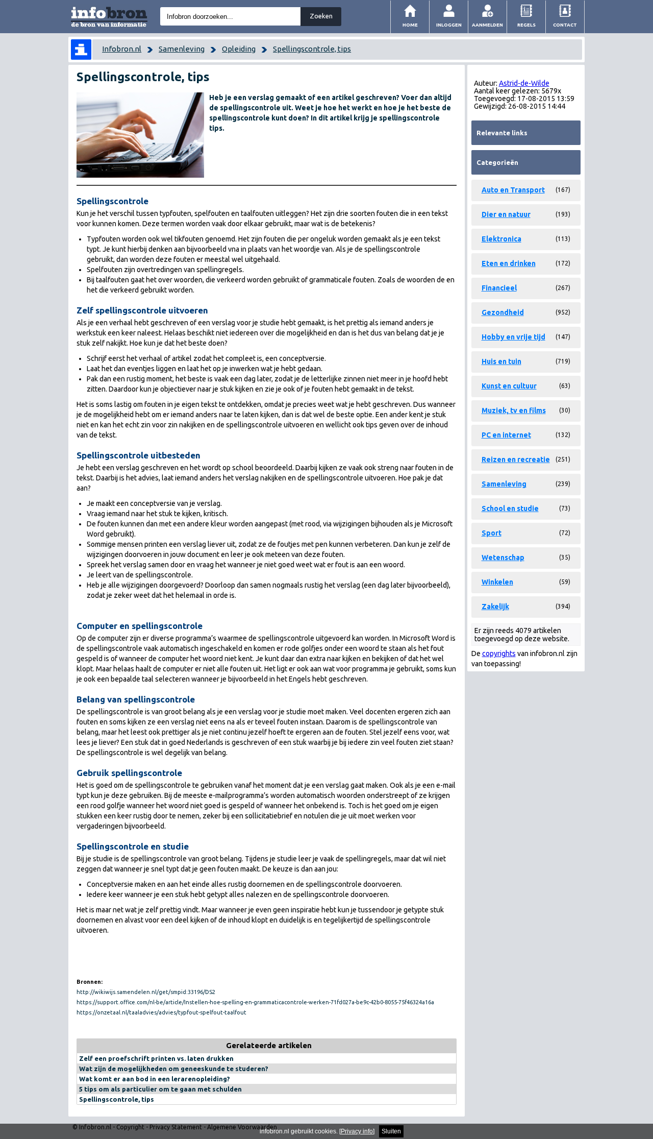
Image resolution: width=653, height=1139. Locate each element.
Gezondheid (503, 312)
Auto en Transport (513, 190)
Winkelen (497, 582)
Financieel (499, 288)
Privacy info (357, 1131)
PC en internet (506, 435)
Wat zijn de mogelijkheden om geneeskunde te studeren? (173, 1068)
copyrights (499, 653)
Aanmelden (487, 25)
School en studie (510, 508)
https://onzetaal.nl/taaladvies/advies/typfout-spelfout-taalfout (161, 1012)
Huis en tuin (501, 361)
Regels (526, 25)
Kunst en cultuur (509, 386)
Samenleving (182, 48)
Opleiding (239, 48)
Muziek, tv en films (514, 410)
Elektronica (501, 239)
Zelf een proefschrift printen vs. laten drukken (156, 1058)
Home (410, 25)
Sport (491, 533)
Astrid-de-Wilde (524, 83)
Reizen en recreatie (516, 459)
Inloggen (449, 25)
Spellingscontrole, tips (312, 48)
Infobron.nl (121, 48)
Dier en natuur (506, 214)
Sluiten (391, 1131)
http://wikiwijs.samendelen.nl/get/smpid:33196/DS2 (146, 992)
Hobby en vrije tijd (513, 337)
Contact (565, 25)
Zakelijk (495, 606)
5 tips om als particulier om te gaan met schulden (160, 1089)
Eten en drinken (509, 263)
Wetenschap (503, 557)
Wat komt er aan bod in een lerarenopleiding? (154, 1078)
